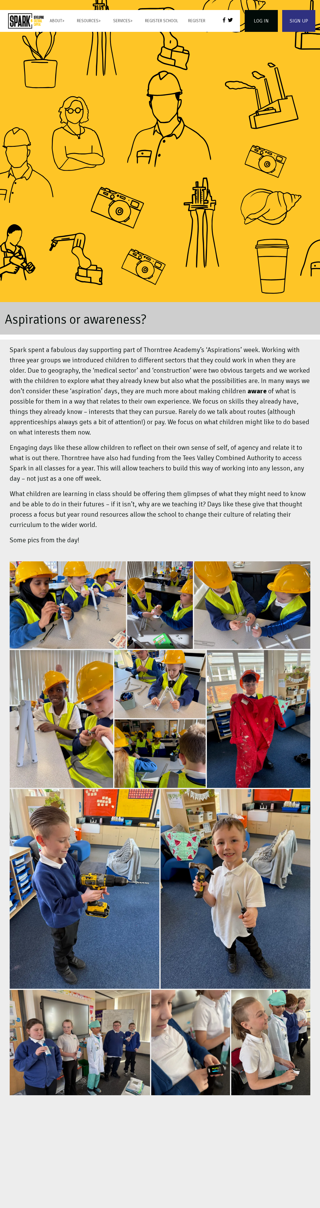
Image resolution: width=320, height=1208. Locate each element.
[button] (68, 605)
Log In (261, 21)
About (56, 20)
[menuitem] (26, 20)
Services (121, 20)
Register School (161, 20)
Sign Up (299, 21)
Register (196, 20)
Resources (87, 20)
